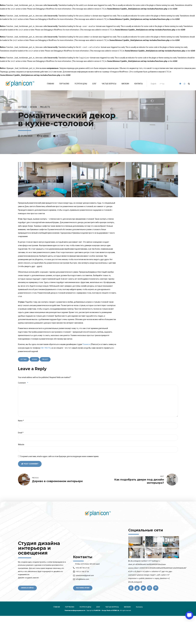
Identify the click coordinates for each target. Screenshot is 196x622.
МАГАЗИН (125, 84)
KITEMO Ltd (116, 610)
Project (45, 359)
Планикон (86, 344)
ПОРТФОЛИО (64, 84)
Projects (45, 107)
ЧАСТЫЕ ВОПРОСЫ (109, 84)
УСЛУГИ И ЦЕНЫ (81, 84)
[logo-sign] (98, 513)
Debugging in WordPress (45, 9)
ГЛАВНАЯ (50, 84)
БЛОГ (94, 84)
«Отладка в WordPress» (119, 71)
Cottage (22, 107)
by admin (44, 136)
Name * (21, 420)
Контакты (138, 84)
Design (33, 107)
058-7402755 (46, 348)
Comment (23, 383)
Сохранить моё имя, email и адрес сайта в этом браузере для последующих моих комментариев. (59, 456)
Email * (20, 432)
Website (21, 444)
